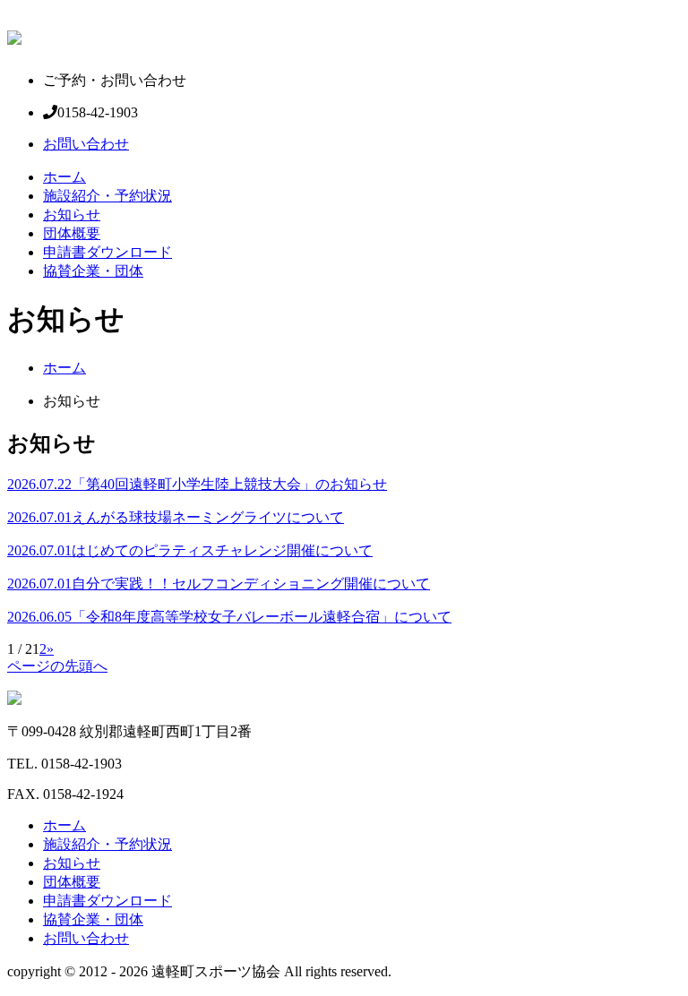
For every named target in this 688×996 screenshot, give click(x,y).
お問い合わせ (86, 143)
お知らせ (71, 214)
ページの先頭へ (57, 666)
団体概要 (71, 233)
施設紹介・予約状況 (107, 195)
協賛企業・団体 (93, 271)
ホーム (64, 177)
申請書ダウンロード (107, 252)
